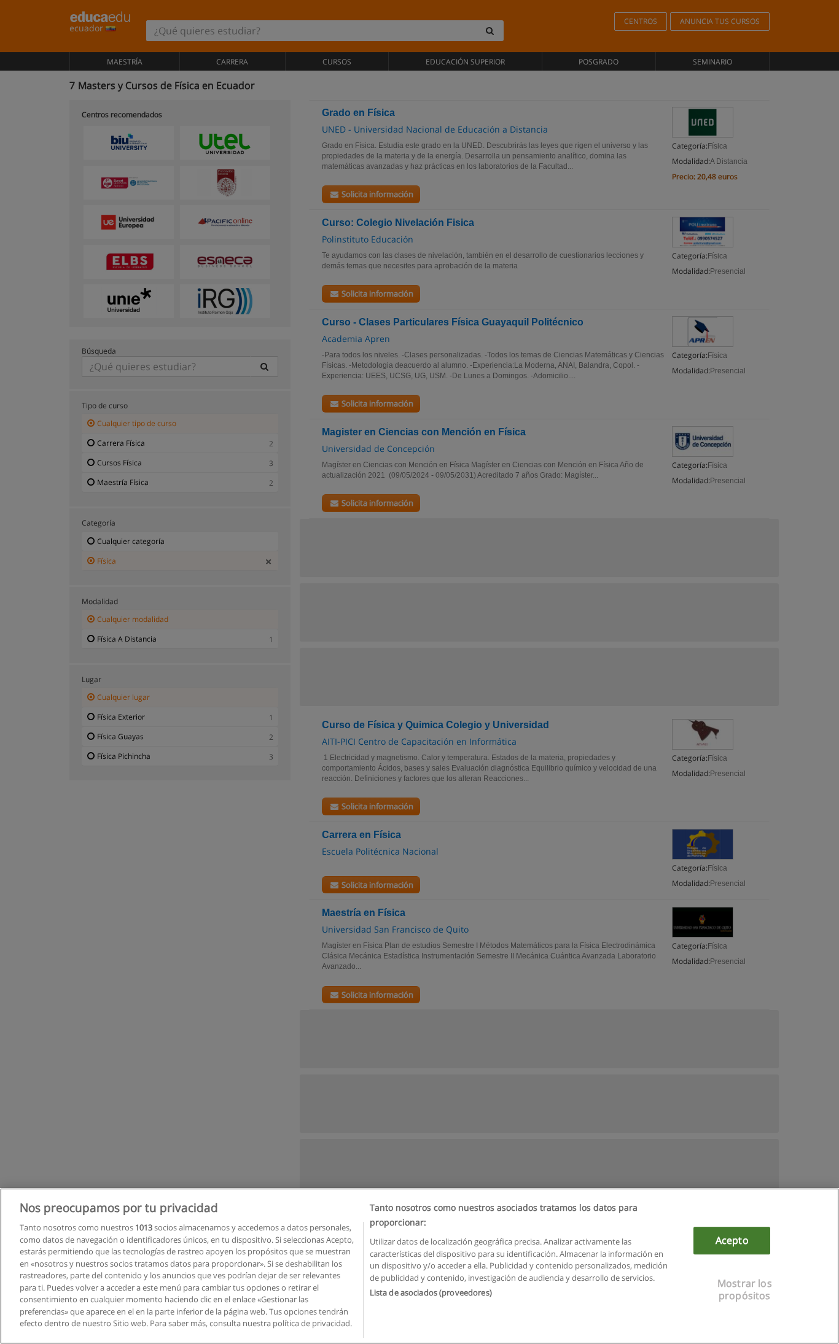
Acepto (732, 1240)
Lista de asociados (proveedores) (431, 1292)
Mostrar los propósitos (744, 1289)
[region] (419, 1266)
